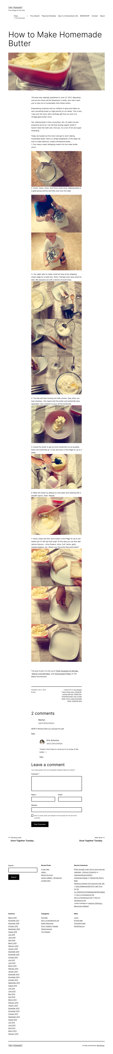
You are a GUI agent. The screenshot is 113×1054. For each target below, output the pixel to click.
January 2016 (13, 949)
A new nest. (45, 869)
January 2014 (13, 1005)
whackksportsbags (81, 878)
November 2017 (13, 920)
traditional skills (77, 701)
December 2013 (13, 1008)
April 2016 (11, 940)
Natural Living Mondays (41, 674)
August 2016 (12, 932)
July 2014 (11, 988)
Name (34, 795)
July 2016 (11, 935)
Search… (11, 865)
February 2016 (13, 946)
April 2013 (11, 1028)
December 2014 (13, 974)
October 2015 (13, 957)
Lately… (44, 872)
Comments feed (79, 923)
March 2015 (12, 966)
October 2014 (13, 980)
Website (34, 805)
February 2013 (13, 1034)
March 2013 (12, 1031)
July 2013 (11, 1022)
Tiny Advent (35, 16)
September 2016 (14, 929)
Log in (76, 918)
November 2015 (13, 954)
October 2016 (13, 926)
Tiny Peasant (15, 7)
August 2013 (12, 1020)
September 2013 (14, 1017)
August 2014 (12, 986)
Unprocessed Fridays (63, 674)
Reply (33, 734)
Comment (35, 774)
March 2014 (12, 1000)
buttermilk (78, 692)
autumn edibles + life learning (51, 878)
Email (60, 795)
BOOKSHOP (84, 16)
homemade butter (67, 696)
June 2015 (11, 963)
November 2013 (13, 1011)
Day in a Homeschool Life (68, 16)
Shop (19, 17)
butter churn (70, 692)
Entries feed (78, 920)
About (102, 16)
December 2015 (13, 952)
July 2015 (11, 960)
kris (34, 692)
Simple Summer (46, 929)
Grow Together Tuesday (49, 926)
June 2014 (12, 991)
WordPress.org (79, 926)
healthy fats (77, 694)
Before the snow (47, 875)
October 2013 (13, 1014)
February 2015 (13, 969)
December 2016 (13, 923)
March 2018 (12, 918)
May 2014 (11, 994)
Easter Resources (47, 923)
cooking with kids (67, 694)
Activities (44, 918)
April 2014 (11, 997)
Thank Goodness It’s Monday (67, 671)
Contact (95, 16)
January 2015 (13, 971)
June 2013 (11, 1025)
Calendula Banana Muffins (83, 875)
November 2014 (14, 977)
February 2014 (13, 1003)
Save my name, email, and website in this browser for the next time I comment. (55, 817)
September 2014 (14, 983)
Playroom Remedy (49, 16)
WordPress (100, 1045)
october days (45, 881)
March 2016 (12, 943)
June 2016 (11, 937)
